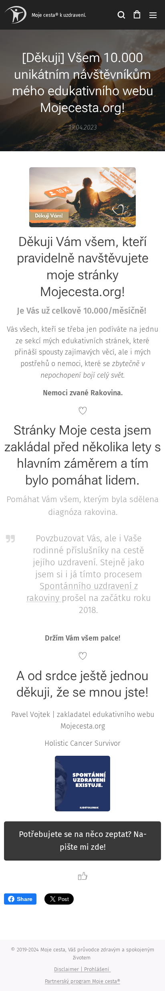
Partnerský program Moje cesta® (82, 981)
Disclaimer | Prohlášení (82, 969)
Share (24, 899)
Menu (153, 15)
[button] (121, 15)
